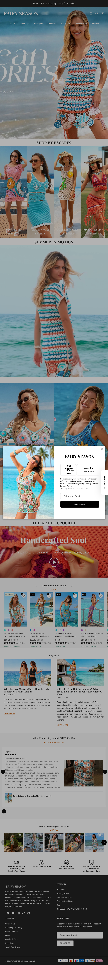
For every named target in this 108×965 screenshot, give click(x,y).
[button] (104, 482)
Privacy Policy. (66, 486)
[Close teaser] (106, 472)
